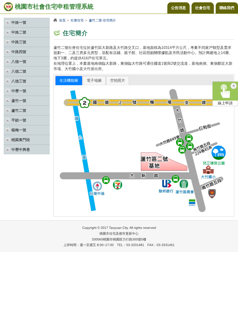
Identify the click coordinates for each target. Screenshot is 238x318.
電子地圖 (94, 80)
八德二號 (18, 71)
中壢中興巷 (20, 150)
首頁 (62, 20)
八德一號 (18, 62)
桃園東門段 (20, 140)
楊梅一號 (18, 130)
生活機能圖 (69, 80)
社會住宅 (202, 8)
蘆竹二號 (18, 110)
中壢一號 (18, 91)
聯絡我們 (226, 8)
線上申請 (225, 103)
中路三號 (18, 42)
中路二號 (18, 32)
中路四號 (18, 52)
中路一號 (18, 22)
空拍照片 (117, 80)
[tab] (69, 80)
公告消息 (178, 8)
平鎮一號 (18, 120)
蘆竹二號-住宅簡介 (102, 20)
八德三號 (18, 81)
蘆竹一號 (18, 101)
